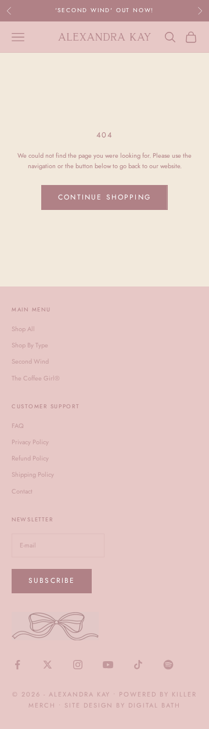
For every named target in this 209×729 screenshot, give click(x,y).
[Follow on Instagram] (78, 664)
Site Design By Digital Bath (122, 705)
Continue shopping (104, 197)
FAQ (18, 425)
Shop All (23, 328)
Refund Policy (30, 458)
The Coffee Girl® (36, 378)
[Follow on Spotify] (168, 664)
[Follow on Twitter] (47, 664)
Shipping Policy (33, 474)
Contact (22, 491)
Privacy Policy (30, 442)
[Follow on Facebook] (17, 664)
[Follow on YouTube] (108, 664)
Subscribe (51, 580)
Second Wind (30, 361)
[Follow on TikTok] (138, 664)
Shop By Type (30, 345)
